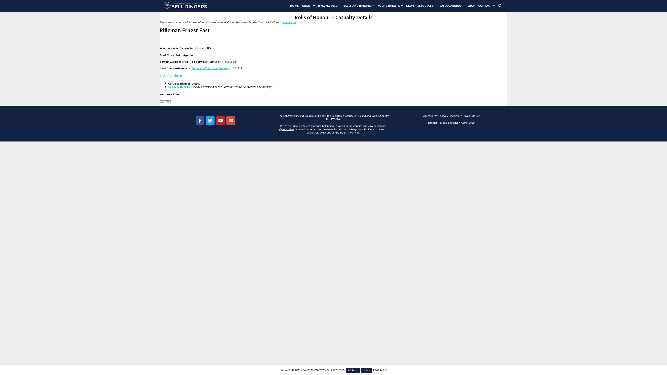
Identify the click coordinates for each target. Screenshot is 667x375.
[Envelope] (230, 120)
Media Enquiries (449, 123)
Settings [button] (366, 370)
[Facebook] (200, 120)
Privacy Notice (471, 116)
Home (294, 6)
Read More (380, 370)
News (410, 6)
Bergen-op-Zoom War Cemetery (211, 68)
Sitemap (433, 123)
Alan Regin (289, 22)
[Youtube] (220, 120)
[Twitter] (210, 120)
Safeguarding (450, 6)
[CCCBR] (185, 4)
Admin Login (468, 123)
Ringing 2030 (327, 6)
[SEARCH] (500, 6)
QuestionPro (286, 129)
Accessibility (430, 116)
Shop (471, 6)
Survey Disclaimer (450, 116)
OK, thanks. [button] (353, 370)
